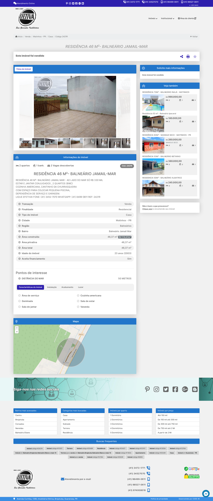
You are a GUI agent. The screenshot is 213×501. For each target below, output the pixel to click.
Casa (50, 36)
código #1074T (137, 448)
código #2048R (85, 448)
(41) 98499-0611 (170, 2)
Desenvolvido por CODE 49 (189, 499)
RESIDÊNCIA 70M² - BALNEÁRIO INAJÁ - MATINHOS (165, 92)
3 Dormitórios (116, 424)
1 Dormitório (115, 415)
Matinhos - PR (39, 36)
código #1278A (95, 457)
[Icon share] (66, 3)
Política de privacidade (159, 499)
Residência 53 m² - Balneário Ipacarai (159, 113)
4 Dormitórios (116, 428)
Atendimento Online (26, 3)
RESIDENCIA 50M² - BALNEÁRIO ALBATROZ (162, 178)
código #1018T (54, 448)
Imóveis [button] (152, 18)
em (35, 453)
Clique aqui (147, 209)
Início (20, 36)
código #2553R (115, 457)
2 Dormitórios (116, 419)
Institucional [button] (166, 18)
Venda (28, 36)
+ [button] (17, 327)
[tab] (24, 69)
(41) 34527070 (151, 2)
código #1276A (178, 448)
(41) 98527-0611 (191, 2)
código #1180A (123, 453)
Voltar (195, 36)
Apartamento (69, 419)
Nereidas (19, 428)
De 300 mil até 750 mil (168, 424)
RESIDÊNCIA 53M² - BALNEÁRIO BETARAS (161, 156)
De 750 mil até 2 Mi (166, 428)
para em (86, 453)
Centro (18, 415)
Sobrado (66, 424)
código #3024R (158, 453)
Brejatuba (19, 419)
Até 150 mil (162, 415)
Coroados (19, 424)
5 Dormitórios (116, 432)
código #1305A (158, 448)
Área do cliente (187, 18)
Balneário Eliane (22, 432)
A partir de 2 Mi (165, 432)
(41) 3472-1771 (133, 2)
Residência (68, 432)
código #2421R (35, 448)
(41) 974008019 (137, 490)
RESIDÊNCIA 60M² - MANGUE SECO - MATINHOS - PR (166, 135)
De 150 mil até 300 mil (167, 419)
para (76, 457)
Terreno (66, 428)
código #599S (135, 457)
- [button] (17, 331)
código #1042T (117, 448)
